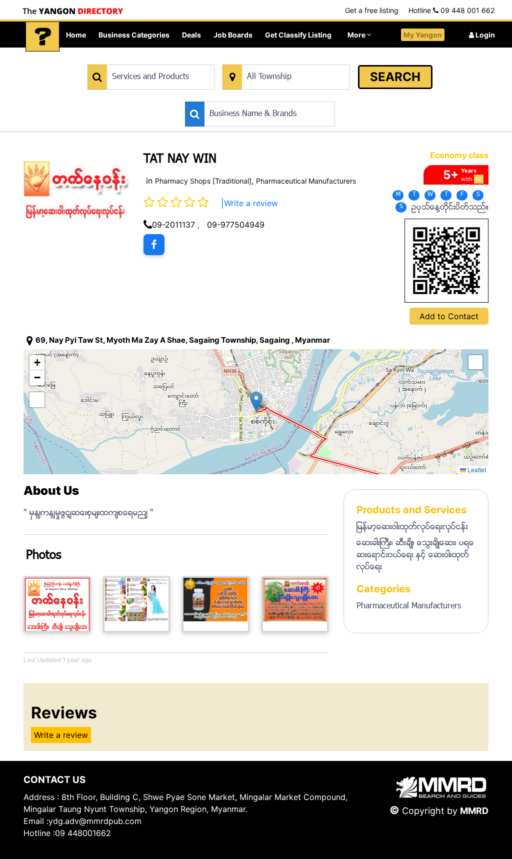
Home (76, 35)
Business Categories (134, 35)
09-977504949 (235, 225)
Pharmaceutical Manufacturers (306, 181)
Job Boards (233, 35)
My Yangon (423, 35)
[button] (256, 401)
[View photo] (57, 604)
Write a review (251, 203)
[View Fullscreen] (37, 399)
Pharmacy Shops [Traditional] (203, 181)
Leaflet (476, 469)
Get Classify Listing (298, 35)
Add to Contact (449, 316)
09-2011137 (173, 225)
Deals (191, 35)
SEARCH (395, 77)
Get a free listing (371, 10)
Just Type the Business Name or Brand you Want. (260, 96)
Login (484, 35)
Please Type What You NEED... (134, 59)
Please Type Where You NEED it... (274, 59)
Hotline (451, 10)
